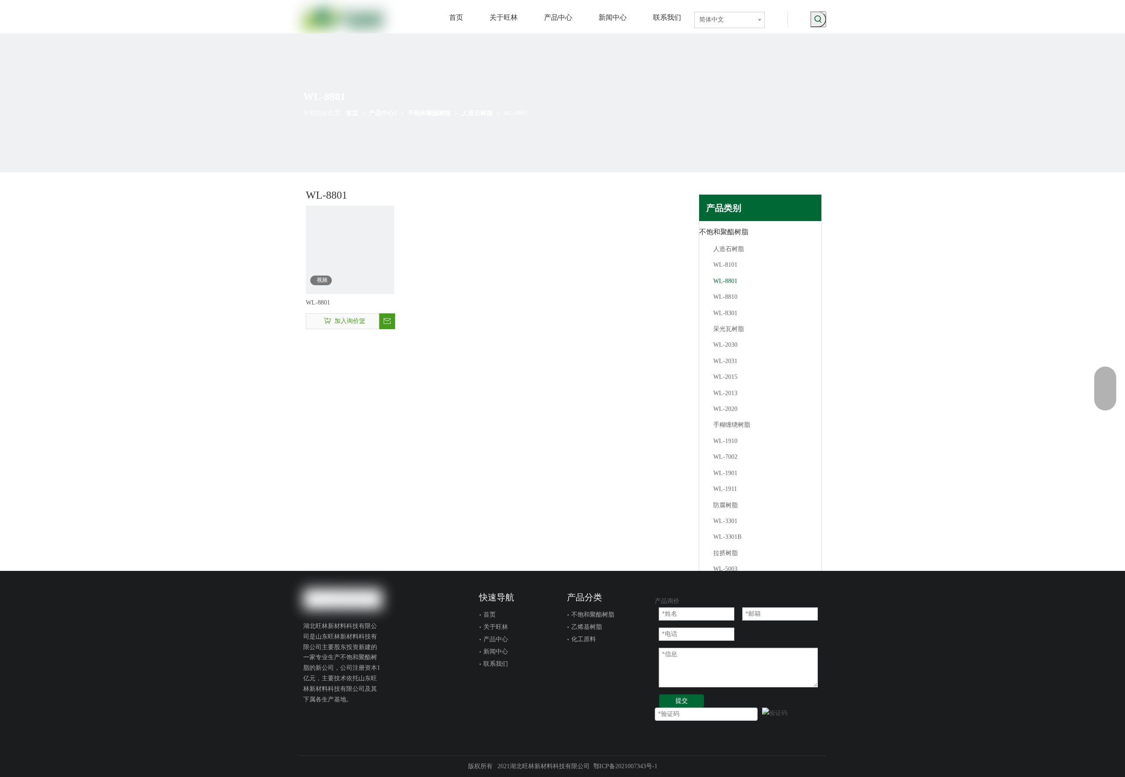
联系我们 (495, 664)
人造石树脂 (728, 249)
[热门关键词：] (818, 19)
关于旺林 (495, 627)
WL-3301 (725, 521)
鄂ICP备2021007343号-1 (625, 766)
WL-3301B (727, 537)
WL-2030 (725, 344)
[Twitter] (309, 720)
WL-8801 (318, 302)
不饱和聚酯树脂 (723, 232)
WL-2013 (725, 393)
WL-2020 (725, 409)
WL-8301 (725, 313)
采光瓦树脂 (728, 329)
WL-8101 (725, 264)
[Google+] (322, 720)
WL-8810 (725, 297)
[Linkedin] (350, 720)
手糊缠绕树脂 (731, 424)
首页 (489, 614)
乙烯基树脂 (586, 627)
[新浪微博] (338, 732)
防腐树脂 (725, 505)
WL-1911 (725, 489)
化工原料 (583, 639)
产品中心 (495, 639)
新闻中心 (495, 651)
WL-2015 (725, 377)
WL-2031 (725, 361)
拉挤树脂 (725, 553)
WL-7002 (725, 457)
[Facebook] (336, 720)
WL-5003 (725, 569)
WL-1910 (725, 441)
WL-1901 (725, 473)
